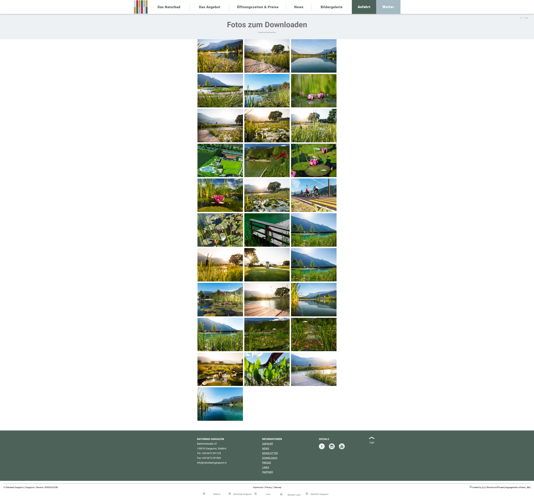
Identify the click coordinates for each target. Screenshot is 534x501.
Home (141, 7)
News (265, 448)
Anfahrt (364, 7)
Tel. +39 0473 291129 (209, 453)
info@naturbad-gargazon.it (212, 462)
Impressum (258, 487)
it (521, 18)
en (526, 18)
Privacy (268, 487)
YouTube (342, 446)
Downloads (269, 457)
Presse (266, 462)
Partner (267, 472)
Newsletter (270, 453)
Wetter (388, 7)
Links (265, 467)
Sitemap (277, 487)
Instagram (332, 446)
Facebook (322, 446)
